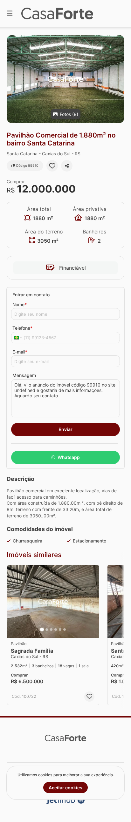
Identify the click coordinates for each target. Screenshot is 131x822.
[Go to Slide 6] (64, 629)
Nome (19, 304)
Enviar (65, 429)
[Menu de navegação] (9, 13)
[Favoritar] (52, 166)
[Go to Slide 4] (55, 629)
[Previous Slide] (12, 79)
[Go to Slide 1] (42, 629)
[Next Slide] (119, 79)
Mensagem (24, 375)
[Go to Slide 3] (51, 629)
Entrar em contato (31, 294)
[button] (65, 79)
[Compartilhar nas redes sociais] (66, 166)
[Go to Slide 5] (60, 629)
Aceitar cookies (65, 787)
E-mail (19, 351)
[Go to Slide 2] (46, 629)
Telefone (22, 328)
